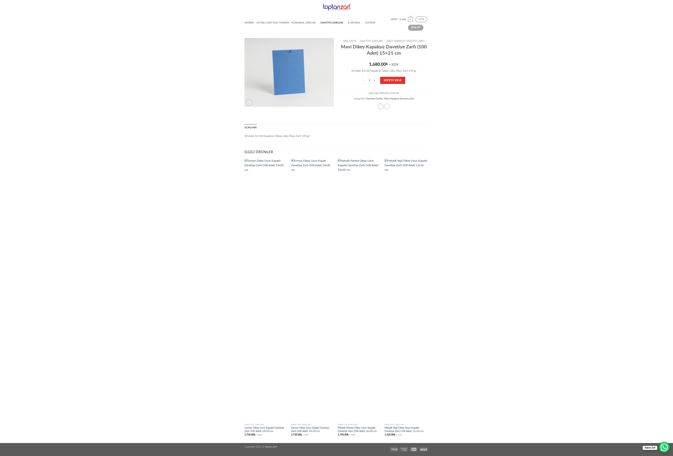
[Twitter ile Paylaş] (387, 106)
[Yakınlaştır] (249, 102)
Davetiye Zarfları (332, 23)
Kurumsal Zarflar (303, 23)
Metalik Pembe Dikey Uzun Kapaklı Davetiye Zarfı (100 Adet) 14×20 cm (357, 430)
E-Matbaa (354, 23)
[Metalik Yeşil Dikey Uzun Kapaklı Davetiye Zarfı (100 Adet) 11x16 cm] (406, 290)
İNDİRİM (249, 23)
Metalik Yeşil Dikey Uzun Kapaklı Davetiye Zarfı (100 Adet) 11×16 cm (404, 430)
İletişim (370, 23)
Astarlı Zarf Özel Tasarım (272, 23)
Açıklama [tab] (250, 128)
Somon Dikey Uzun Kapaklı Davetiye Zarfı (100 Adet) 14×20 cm (264, 430)
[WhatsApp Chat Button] (664, 447)
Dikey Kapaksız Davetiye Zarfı (405, 41)
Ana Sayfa (349, 41)
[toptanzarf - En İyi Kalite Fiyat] (336, 7)
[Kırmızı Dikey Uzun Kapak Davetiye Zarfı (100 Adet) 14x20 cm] (312, 290)
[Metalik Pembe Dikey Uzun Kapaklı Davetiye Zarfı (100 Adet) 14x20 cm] (359, 290)
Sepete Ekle (393, 80)
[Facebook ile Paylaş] (381, 106)
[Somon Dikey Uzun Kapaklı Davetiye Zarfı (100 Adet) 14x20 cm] (266, 290)
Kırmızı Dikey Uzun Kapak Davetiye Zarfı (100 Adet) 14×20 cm (310, 430)
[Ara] (427, 27)
